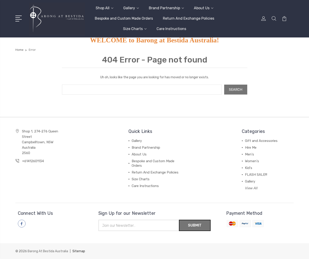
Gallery (129, 8)
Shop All (102, 8)
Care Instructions (171, 29)
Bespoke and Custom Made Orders (124, 18)
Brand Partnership (164, 8)
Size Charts (133, 29)
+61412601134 (33, 161)
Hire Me (251, 148)
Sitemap (78, 251)
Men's (249, 154)
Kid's (248, 168)
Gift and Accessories (261, 141)
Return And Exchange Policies (188, 18)
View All (251, 188)
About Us (201, 8)
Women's (252, 161)
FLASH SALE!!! (256, 175)
